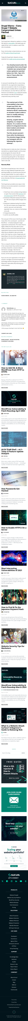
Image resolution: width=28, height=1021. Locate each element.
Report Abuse (14, 966)
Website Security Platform (14, 897)
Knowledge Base (14, 957)
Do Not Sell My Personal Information (14, 1004)
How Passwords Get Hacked (10, 489)
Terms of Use (14, 999)
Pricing (14, 907)
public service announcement (17, 59)
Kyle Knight (6, 532)
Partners (14, 987)
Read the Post (4, 387)
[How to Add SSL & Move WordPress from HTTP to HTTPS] (14, 357)
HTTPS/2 (14, 946)
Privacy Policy (14, 1002)
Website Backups (14, 902)
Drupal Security (5, 339)
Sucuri (4, 732)
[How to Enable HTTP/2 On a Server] (14, 517)
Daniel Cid (9, 36)
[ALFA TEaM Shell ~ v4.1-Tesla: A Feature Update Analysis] (14, 439)
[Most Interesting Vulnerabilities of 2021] (14, 558)
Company (14, 972)
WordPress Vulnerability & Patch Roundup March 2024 (13, 686)
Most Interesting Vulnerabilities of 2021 (11, 569)
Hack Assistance (14, 905)
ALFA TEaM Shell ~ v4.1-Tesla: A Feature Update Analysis (12, 451)
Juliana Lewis (6, 374)
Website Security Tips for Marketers (12, 647)
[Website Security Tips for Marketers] (14, 636)
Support (14, 951)
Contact (14, 980)
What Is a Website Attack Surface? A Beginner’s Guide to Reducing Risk (12, 727)
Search (23, 753)
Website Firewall (14, 895)
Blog (14, 982)
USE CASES (14, 931)
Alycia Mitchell (7, 650)
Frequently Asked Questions (14, 1007)
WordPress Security (14, 900)
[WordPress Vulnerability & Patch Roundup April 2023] (14, 398)
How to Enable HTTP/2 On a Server (13, 528)
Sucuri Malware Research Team (10, 689)
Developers (14, 936)
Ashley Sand (6, 573)
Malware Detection (14, 918)
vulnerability (11, 43)
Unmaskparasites (8, 196)
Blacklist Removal (14, 925)
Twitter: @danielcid (19, 283)
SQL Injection (13, 295)
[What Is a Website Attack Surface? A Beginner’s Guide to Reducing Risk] (14, 715)
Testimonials (14, 989)
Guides (14, 962)
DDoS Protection (14, 915)
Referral (14, 985)
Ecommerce (14, 938)
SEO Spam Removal (14, 928)
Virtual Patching (14, 948)
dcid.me (11, 283)
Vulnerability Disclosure (7, 341)
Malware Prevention (14, 923)
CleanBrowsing (20, 280)
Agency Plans (14, 941)
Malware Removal (14, 920)
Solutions (14, 910)
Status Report (14, 969)
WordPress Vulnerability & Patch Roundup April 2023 (13, 410)
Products (14, 890)
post (15, 92)
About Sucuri (14, 977)
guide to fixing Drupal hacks (13, 53)
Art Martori (6, 612)
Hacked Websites (5, 295)
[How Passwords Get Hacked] (14, 478)
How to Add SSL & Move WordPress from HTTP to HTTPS (12, 370)
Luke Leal (5, 456)
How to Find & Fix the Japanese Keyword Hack (12, 608)
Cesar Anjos (6, 413)
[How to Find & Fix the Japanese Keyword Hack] (14, 597)
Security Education (14, 339)
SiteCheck (20, 194)
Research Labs (14, 964)
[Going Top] (14, 1012)
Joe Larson (5, 493)
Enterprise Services (14, 943)
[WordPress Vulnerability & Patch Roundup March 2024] (14, 675)
